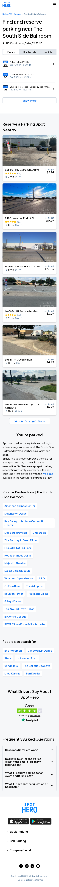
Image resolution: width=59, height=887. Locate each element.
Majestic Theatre (14, 563)
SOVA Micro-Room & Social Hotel (24, 624)
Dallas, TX (7, 14)
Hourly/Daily (29, 52)
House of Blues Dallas (17, 555)
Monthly (48, 52)
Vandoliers (11, 665)
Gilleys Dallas (12, 601)
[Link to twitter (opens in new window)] (32, 867)
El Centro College (15, 616)
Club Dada (39, 532)
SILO (42, 578)
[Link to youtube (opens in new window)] (38, 867)
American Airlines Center (19, 506)
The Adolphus (34, 586)
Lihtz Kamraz (12, 673)
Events (11, 52)
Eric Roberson (13, 650)
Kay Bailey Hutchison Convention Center (25, 523)
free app (48, 473)
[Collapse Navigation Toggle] (54, 4)
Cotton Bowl (12, 586)
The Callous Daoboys (36, 665)
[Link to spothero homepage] (29, 808)
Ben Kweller (33, 673)
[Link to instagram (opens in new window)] (27, 867)
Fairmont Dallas (38, 593)
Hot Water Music (27, 658)
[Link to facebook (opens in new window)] (21, 867)
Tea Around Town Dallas (19, 609)
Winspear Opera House (18, 578)
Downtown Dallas (15, 513)
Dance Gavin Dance (40, 650)
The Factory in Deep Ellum (20, 540)
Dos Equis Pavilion (15, 532)
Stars (7, 658)
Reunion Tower (13, 593)
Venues (17, 14)
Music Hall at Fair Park (17, 548)
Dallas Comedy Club (17, 570)
